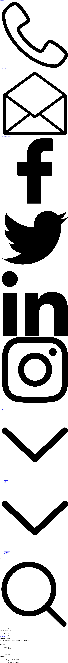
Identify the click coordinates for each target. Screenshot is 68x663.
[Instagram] (35, 402)
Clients (5, 482)
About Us (3, 647)
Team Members (6, 480)
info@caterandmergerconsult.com (13, 660)
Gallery (3, 554)
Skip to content (2, 0)
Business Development (7, 551)
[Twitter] (35, 269)
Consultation (5, 553)
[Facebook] (35, 203)
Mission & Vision (4, 648)
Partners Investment (6, 552)
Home (2, 409)
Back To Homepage (2, 636)
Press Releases (5, 481)
